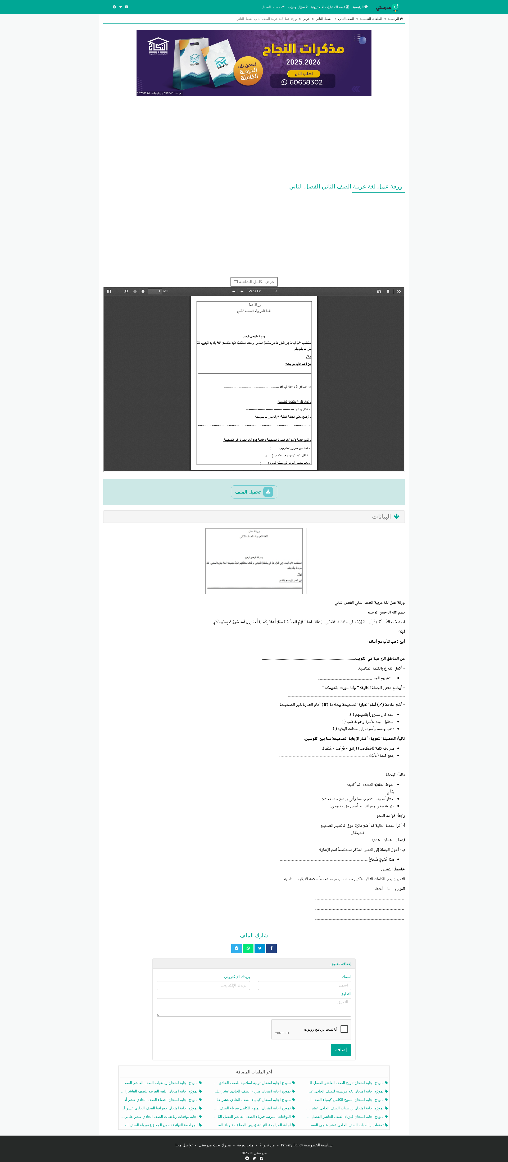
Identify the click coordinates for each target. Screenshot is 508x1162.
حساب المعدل (271, 7)
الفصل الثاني (324, 19)
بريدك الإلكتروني (237, 977)
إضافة (341, 1049)
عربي (306, 19)
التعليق (346, 994)
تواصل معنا (184, 1145)
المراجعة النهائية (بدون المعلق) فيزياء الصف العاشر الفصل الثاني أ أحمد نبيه (159, 1125)
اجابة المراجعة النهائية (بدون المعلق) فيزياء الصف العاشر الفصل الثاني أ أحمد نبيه (252, 1125)
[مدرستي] (389, 6)
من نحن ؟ (267, 1145)
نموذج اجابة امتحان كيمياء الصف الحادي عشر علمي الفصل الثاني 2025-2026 (252, 1100)
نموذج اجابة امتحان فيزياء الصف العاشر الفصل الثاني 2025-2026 (345, 1117)
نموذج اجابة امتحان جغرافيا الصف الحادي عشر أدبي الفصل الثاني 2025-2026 (159, 1108)
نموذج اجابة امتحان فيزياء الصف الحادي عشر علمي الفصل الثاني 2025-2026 (252, 1091)
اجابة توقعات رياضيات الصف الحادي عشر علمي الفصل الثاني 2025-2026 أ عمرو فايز (159, 1117)
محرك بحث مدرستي (215, 1145)
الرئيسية (358, 7)
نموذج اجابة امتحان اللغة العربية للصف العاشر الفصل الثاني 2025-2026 (159, 1091)
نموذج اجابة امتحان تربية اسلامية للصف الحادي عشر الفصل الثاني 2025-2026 (252, 1083)
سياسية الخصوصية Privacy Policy (307, 1145)
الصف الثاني (346, 19)
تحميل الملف (248, 492)
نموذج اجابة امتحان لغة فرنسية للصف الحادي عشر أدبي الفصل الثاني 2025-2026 (345, 1091)
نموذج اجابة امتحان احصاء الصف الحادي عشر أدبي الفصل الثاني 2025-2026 (159, 1100)
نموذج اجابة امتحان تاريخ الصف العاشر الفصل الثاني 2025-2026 (345, 1083)
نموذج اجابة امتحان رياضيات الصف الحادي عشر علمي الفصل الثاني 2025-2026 (345, 1108)
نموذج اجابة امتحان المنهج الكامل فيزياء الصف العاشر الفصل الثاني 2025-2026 (252, 1108)
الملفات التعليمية (371, 19)
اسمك (346, 977)
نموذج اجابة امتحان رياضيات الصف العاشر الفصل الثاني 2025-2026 (159, 1083)
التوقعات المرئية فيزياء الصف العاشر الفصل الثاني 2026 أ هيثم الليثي (252, 1117)
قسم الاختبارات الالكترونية (328, 7)
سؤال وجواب (297, 7)
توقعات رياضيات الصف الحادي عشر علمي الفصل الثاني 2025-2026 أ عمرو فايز (345, 1125)
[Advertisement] (254, 139)
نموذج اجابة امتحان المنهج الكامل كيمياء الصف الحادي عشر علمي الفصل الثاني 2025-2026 (345, 1100)
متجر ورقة (245, 1145)
